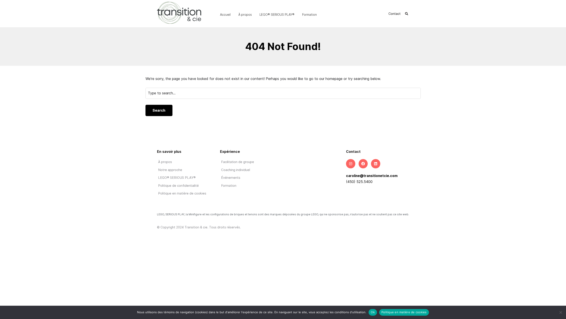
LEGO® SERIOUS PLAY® (277, 14)
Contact (394, 14)
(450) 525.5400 (359, 181)
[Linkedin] (375, 163)
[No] (560, 312)
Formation (309, 14)
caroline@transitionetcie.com (372, 176)
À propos (245, 14)
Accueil (225, 14)
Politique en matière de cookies (404, 312)
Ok (373, 312)
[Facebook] (363, 163)
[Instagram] (350, 163)
